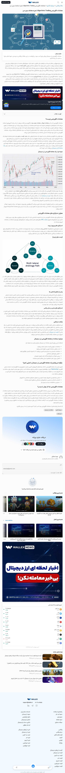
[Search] (58, 2)
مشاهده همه (8, 520)
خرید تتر (28, 738)
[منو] (62, 2)
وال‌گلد (60, 743)
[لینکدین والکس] (28, 706)
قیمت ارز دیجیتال (53, 332)
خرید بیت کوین (26, 735)
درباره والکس (59, 732)
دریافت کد (40, 444)
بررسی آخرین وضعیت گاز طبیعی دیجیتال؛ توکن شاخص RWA (49, 539)
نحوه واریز (59, 717)
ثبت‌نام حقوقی (26, 725)
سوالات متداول (58, 722)
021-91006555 (38, 702)
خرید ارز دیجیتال (46, 196)
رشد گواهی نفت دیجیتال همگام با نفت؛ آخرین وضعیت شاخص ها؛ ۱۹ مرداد (21, 539)
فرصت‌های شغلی (58, 735)
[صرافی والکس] (33, 2)
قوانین (60, 740)
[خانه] (33, 766)
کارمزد (60, 738)
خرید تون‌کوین (26, 743)
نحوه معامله (59, 720)
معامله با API (44, 220)
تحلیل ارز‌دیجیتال (25, 720)
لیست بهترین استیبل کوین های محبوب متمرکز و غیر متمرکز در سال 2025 (21, 514)
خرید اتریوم (27, 740)
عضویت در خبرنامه (56, 107)
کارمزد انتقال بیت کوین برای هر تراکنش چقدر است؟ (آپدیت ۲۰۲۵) (49, 514)
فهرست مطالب (57, 114)
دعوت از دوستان (26, 714)
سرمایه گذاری (50, 6)
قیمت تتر (60, 758)
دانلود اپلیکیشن (26, 717)
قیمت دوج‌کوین (58, 766)
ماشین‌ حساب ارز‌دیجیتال (24, 722)
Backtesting (55, 369)
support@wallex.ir (28, 702)
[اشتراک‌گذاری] (16, 768)
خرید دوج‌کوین (26, 746)
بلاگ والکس (59, 6)
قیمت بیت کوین (58, 755)
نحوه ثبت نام (59, 714)
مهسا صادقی (55, 456)
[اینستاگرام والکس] (37, 706)
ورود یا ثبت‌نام (5, 2)
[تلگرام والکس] (32, 706)
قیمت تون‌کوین (58, 763)
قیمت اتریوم (59, 761)
